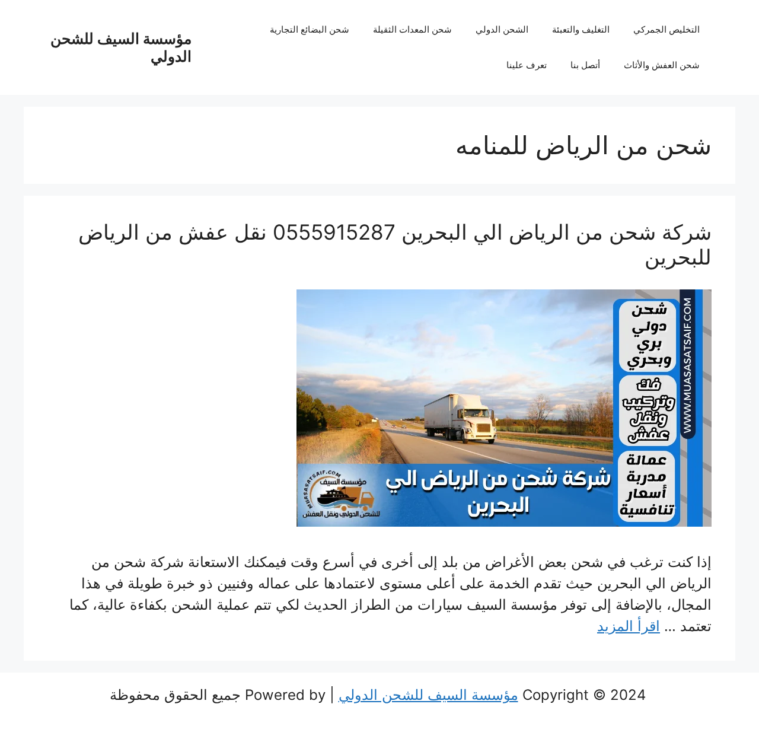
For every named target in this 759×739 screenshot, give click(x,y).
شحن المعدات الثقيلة (412, 29)
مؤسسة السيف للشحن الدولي (428, 694)
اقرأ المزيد (628, 626)
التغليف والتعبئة (581, 29)
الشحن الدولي (502, 29)
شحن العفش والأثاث (662, 65)
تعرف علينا (526, 65)
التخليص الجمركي (666, 29)
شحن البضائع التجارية (309, 29)
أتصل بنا (585, 65)
